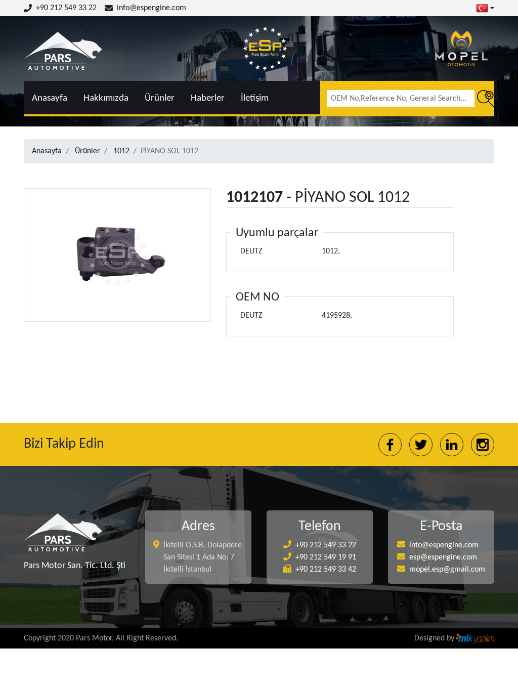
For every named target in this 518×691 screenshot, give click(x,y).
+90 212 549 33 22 (66, 8)
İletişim (255, 98)
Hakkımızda (105, 98)
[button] (485, 8)
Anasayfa (49, 98)
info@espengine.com (151, 8)
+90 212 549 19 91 (325, 557)
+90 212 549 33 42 (325, 570)
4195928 (336, 316)
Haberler (208, 98)
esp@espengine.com (443, 557)
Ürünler (160, 98)
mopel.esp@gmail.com (447, 570)
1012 (121, 151)
